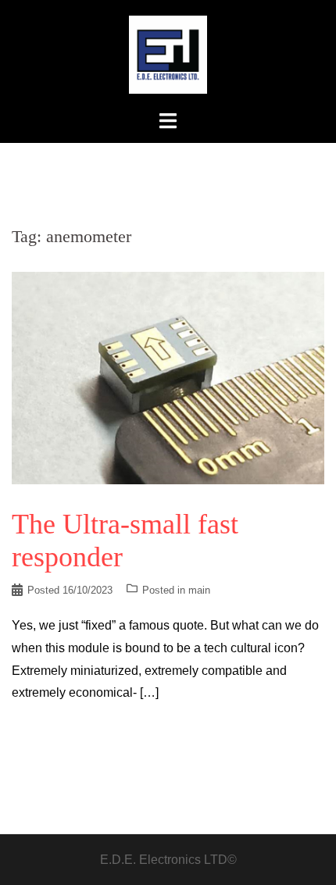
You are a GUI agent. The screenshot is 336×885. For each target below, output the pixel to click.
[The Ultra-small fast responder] (168, 377)
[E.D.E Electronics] (168, 53)
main (199, 590)
